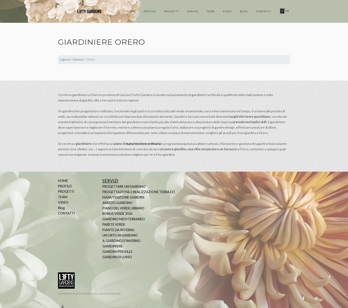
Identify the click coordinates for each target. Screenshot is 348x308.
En (287, 11)
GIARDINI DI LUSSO (117, 257)
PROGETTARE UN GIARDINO (124, 186)
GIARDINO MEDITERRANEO (123, 219)
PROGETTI (171, 11)
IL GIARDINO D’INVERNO (121, 241)
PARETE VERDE (113, 224)
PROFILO (150, 11)
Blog (244, 11)
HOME (131, 11)
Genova (77, 59)
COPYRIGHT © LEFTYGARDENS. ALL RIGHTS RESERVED (89, 293)
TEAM (210, 11)
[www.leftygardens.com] (85, 11)
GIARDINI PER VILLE (117, 252)
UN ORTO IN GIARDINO (120, 235)
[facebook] (277, 293)
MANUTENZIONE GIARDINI (123, 197)
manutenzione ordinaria (143, 144)
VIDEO (227, 11)
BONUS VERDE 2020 (117, 214)
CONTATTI (263, 11)
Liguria (65, 59)
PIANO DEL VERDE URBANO (123, 208)
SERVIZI (192, 11)
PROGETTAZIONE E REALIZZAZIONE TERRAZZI (138, 192)
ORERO (130, 42)
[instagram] (287, 293)
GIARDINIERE (112, 246)
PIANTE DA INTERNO (118, 230)
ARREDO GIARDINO (117, 203)
